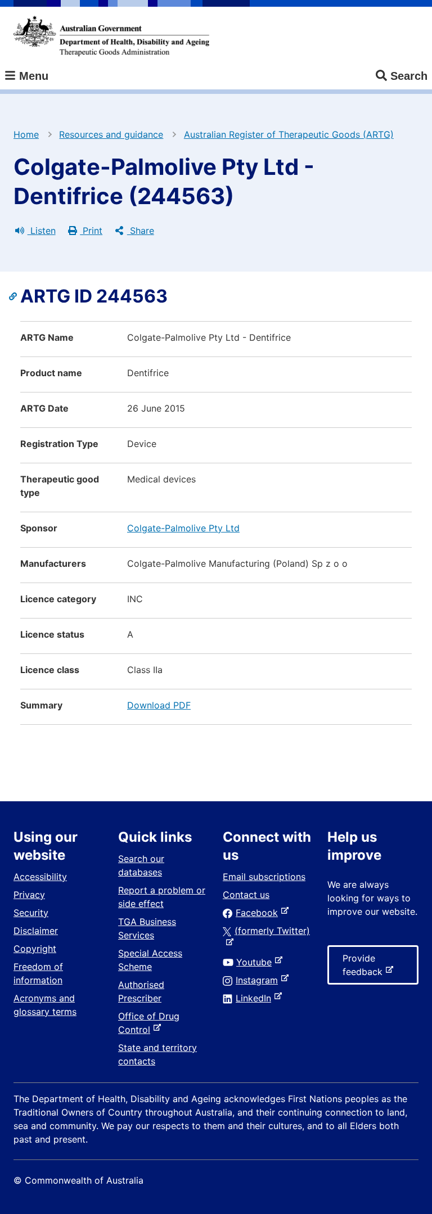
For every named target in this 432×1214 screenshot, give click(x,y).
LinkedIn (256, 998)
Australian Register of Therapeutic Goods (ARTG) (289, 134)
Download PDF (159, 705)
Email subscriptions (264, 876)
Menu (32, 76)
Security (31, 912)
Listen (42, 230)
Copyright (35, 948)
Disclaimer (36, 930)
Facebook (259, 912)
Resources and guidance (111, 134)
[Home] (111, 36)
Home (26, 134)
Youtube (256, 962)
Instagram (259, 980)
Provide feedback (365, 969)
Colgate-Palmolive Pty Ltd (183, 528)
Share (140, 230)
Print (91, 230)
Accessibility (40, 876)
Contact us (246, 894)
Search (409, 76)
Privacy (29, 894)
